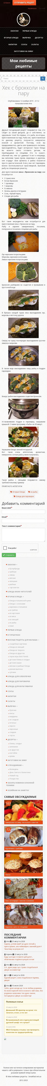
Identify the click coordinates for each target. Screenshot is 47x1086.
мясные (13, 578)
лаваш (12, 575)
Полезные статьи (14, 1002)
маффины (13, 716)
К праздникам (15, 765)
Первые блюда (30, 31)
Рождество (14, 778)
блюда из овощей (17, 647)
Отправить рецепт (24, 2)
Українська (32, 8)
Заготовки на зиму (23, 51)
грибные (13, 572)
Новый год (14, 775)
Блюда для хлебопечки (19, 676)
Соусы (24, 44)
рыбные (13, 584)
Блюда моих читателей (19, 591)
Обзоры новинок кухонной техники (20, 784)
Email (4, 517)
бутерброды (15, 568)
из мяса (13, 616)
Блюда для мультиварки (20, 686)
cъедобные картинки (18, 644)
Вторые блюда (11, 37)
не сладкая (14, 719)
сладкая (13, 732)
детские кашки (15, 663)
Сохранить (9, 555)
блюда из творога (17, 650)
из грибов (14, 610)
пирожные (14, 729)
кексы (12, 713)
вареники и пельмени (18, 607)
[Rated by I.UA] (23, 1045)
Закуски (14, 31)
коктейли (13, 753)
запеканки (14, 746)
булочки (13, 710)
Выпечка (27, 37)
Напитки (12, 44)
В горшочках (14, 635)
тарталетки (14, 587)
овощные (13, 581)
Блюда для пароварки (25, 496)
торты (12, 735)
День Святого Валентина (20, 772)
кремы (12, 756)
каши (12, 626)
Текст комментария (11, 526)
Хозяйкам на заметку (18, 790)
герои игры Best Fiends (19, 656)
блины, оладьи (16, 743)
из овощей (14, 619)
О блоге (7, 3)
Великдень (14, 769)
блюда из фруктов (17, 653)
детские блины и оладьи (20, 659)
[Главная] (23, 19)
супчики (13, 672)
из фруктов (14, 750)
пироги (12, 726)
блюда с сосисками (17, 604)
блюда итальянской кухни (20, 600)
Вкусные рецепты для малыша (23, 640)
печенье (13, 723)
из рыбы (34, 492)
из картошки (15, 613)
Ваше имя (6, 508)
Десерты (39, 37)
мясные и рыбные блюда (20, 666)
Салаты (35, 44)
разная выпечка (16, 669)
